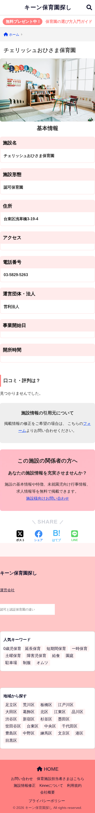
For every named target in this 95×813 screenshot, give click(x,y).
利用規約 (74, 785)
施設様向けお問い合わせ (47, 498)
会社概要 (47, 792)
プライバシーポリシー (46, 801)
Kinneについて (51, 785)
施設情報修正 (25, 785)
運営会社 (7, 590)
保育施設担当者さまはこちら (60, 779)
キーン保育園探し (48, 7)
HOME (50, 769)
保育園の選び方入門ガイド (49, 21)
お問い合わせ (22, 779)
